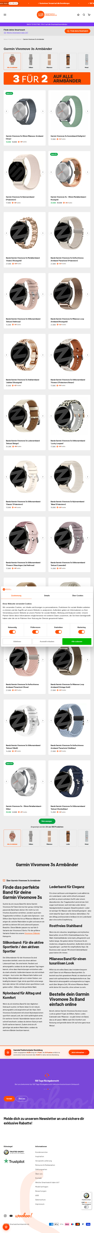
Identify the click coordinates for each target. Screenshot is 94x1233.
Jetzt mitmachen (77, 1052)
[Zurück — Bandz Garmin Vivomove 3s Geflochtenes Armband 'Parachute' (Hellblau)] (51, 720)
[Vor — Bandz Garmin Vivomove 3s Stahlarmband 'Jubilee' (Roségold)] (43, 355)
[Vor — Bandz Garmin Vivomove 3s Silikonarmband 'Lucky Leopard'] (87, 416)
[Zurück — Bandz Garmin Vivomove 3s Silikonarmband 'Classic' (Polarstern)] (6, 477)
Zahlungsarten (41, 1169)
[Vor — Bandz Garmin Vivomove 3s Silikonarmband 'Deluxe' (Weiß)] (43, 720)
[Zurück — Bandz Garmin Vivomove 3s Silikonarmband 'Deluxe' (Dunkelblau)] (51, 781)
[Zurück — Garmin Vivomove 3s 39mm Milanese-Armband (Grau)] (6, 111)
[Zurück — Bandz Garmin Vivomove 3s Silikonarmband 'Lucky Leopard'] (51, 416)
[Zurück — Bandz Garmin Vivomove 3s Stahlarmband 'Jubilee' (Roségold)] (6, 355)
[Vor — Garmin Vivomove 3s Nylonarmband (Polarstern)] (43, 172)
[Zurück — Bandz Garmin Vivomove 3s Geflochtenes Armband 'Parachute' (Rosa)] (6, 659)
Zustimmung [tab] (16, 596)
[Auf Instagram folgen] (5, 1215)
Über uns (22, 1099)
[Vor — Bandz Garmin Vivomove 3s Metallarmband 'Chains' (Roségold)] (43, 233)
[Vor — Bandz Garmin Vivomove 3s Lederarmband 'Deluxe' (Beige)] (43, 416)
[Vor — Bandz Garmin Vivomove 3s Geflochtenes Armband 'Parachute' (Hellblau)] (87, 720)
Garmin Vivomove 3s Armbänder (33, 39)
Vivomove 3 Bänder (32, 933)
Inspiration (39, 1156)
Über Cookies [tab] (77, 596)
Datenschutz (40, 1199)
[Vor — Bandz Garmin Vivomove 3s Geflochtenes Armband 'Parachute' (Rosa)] (43, 659)
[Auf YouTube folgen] (11, 1215)
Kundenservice (41, 1152)
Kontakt (9, 1099)
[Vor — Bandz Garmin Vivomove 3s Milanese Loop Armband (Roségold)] (87, 294)
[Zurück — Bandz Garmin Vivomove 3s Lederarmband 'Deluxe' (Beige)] (6, 416)
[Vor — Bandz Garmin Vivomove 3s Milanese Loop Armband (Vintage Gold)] (87, 659)
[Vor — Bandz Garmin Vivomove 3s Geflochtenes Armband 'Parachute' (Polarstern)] (87, 233)
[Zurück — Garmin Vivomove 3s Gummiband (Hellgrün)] (51, 111)
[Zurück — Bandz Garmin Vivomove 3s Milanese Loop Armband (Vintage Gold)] (51, 659)
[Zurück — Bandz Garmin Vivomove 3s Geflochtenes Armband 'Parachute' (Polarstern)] (51, 233)
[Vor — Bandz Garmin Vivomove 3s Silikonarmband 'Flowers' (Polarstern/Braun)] (87, 355)
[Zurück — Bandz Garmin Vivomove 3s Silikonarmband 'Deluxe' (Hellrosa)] (6, 294)
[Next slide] (86, 61)
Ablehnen (17, 641)
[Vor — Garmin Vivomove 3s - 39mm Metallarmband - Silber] (43, 781)
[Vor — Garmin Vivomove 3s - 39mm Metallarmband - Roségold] (87, 172)
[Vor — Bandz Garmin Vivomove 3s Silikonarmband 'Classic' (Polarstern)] (43, 477)
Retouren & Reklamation (45, 1165)
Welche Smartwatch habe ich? (17, 32)
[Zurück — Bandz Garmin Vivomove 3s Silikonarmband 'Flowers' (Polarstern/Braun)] (51, 355)
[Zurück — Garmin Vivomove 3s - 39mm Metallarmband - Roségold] (51, 172)
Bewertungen (40, 1191)
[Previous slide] (7, 61)
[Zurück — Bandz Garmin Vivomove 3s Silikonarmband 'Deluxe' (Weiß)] (6, 720)
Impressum (39, 1204)
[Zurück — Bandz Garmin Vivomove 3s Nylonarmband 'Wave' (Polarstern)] (51, 477)
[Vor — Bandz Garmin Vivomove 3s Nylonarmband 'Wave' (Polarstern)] (87, 477)
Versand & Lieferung (43, 1161)
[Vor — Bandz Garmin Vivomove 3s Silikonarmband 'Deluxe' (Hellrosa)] (43, 294)
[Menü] (90, 1193)
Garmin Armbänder (15, 39)
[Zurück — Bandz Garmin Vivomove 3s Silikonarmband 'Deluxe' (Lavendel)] (51, 538)
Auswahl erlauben (47, 641)
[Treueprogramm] (6, 1227)
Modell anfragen (41, 1186)
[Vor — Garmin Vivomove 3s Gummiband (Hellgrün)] (87, 111)
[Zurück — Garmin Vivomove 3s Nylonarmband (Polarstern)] (6, 172)
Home (5, 39)
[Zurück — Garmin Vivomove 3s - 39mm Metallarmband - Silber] (6, 781)
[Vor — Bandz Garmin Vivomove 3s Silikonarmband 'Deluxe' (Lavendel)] (87, 538)
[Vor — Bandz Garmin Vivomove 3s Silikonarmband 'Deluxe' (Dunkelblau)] (87, 781)
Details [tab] (47, 596)
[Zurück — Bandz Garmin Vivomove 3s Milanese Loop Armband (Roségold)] (51, 294)
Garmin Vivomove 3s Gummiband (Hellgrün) (68, 136)
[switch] (35, 632)
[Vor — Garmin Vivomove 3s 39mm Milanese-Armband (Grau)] (43, 111)
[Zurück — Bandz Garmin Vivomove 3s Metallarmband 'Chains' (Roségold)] (6, 233)
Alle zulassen (77, 641)
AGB (37, 1195)
